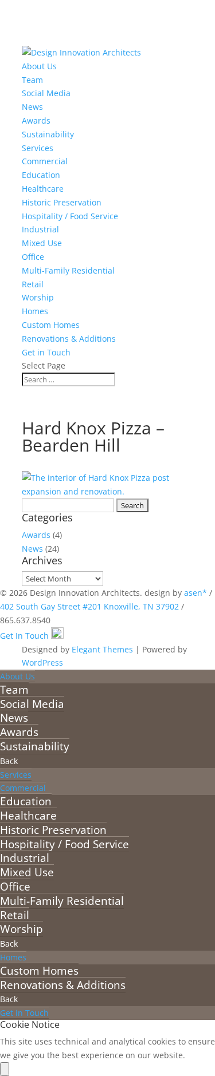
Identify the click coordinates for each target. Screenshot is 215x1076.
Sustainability (48, 134)
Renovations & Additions (69, 338)
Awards (36, 120)
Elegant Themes (102, 649)
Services (37, 148)
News (32, 106)
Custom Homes (51, 324)
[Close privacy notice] (4, 1069)
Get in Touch (46, 352)
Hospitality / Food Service (70, 216)
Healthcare (43, 188)
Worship (38, 297)
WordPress (42, 662)
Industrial (40, 229)
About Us (39, 66)
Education (41, 174)
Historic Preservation (61, 202)
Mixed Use (42, 243)
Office (33, 256)
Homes (35, 311)
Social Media (46, 93)
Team (32, 79)
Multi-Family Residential (68, 270)
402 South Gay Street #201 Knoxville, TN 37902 (89, 606)
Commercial (45, 161)
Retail (33, 284)
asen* (195, 592)
